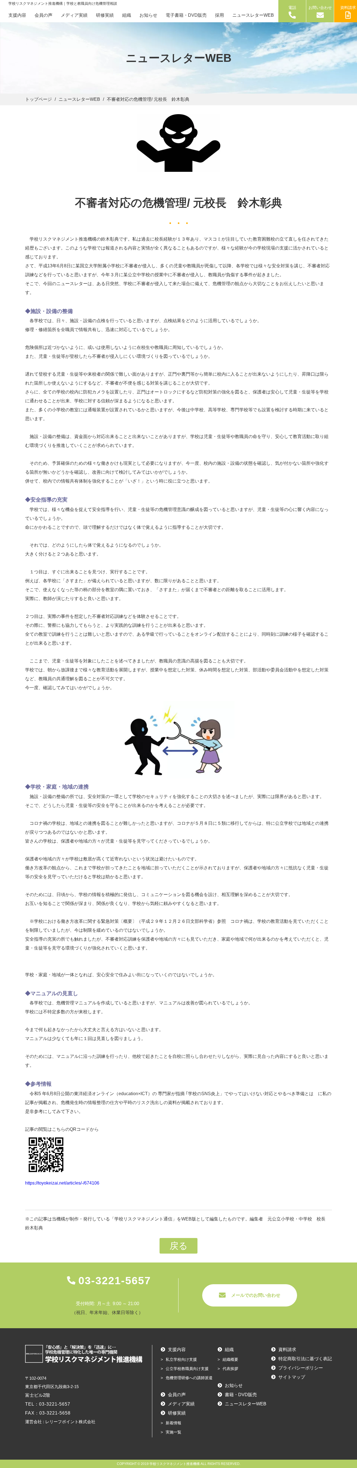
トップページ (38, 99)
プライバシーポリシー (300, 1368)
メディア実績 (74, 15)
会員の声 (43, 15)
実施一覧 (173, 1432)
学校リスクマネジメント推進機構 (174, 1464)
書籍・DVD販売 (241, 1394)
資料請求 (287, 1349)
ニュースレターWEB (253, 15)
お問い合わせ (320, 7)
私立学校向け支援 (181, 1359)
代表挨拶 (230, 1368)
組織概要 (230, 1359)
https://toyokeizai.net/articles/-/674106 (62, 1183)
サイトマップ (291, 1377)
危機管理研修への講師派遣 (189, 1378)
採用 (219, 15)
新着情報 (173, 1423)
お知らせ (148, 15)
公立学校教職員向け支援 (187, 1368)
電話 (292, 7)
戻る (179, 1246)
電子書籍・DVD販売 (186, 15)
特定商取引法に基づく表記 (305, 1358)
